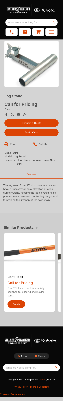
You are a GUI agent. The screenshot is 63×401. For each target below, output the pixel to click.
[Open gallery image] (31, 64)
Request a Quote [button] (31, 123)
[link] (38, 32)
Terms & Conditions (39, 386)
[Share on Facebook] (6, 114)
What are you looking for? (23, 22)
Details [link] (16, 304)
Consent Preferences (12, 394)
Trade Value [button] (31, 132)
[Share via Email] (18, 114)
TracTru (42, 379)
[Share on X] (12, 114)
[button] (12, 32)
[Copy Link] (24, 114)
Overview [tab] (31, 174)
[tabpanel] (31, 64)
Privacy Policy (21, 386)
